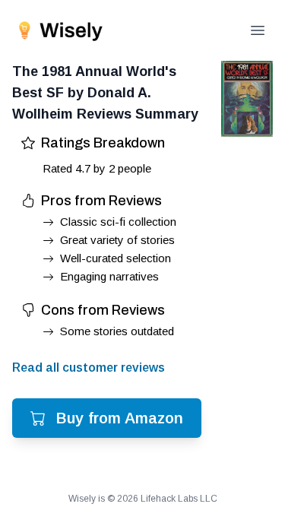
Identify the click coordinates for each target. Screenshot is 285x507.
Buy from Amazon (119, 418)
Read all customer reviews (88, 367)
